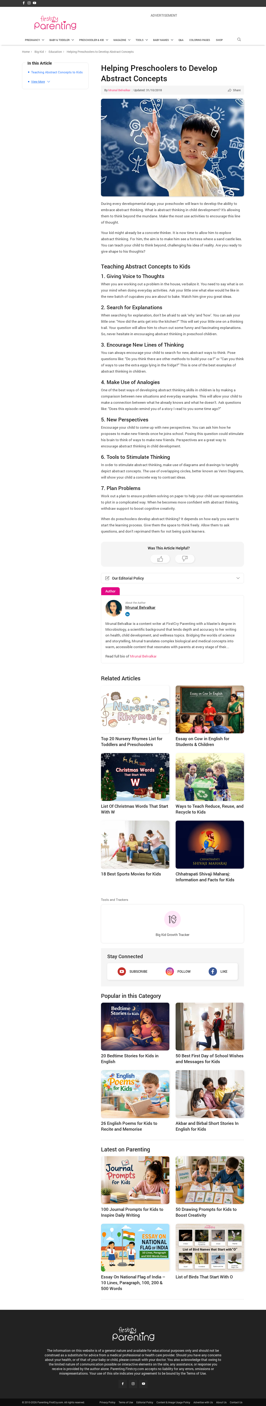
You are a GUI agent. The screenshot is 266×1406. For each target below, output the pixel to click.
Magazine (119, 40)
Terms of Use (126, 1402)
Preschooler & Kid (91, 40)
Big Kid (39, 52)
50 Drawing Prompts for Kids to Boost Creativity (206, 1212)
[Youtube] (34, 3)
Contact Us (236, 1402)
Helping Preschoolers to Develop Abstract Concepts (159, 73)
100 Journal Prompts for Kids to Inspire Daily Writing (132, 1212)
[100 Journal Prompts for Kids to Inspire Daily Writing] (135, 1180)
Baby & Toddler (59, 40)
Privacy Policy (107, 1402)
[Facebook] (23, 3)
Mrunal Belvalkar (119, 90)
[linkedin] (128, 614)
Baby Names (161, 40)
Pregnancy (32, 40)
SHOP (219, 40)
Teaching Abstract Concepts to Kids (57, 72)
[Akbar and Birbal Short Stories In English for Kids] (210, 1094)
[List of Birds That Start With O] (210, 1248)
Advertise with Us (203, 1402)
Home (26, 52)
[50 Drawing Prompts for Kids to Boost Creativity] (210, 1180)
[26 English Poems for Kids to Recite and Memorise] (135, 1094)
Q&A (181, 40)
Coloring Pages (199, 40)
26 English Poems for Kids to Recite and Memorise (129, 1126)
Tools (140, 40)
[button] (239, 39)
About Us (221, 1402)
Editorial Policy (144, 1402)
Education (55, 52)
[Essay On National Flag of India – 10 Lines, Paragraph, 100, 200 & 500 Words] (135, 1248)
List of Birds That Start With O (204, 1277)
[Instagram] (29, 3)
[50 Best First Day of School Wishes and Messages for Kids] (210, 1026)
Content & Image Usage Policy (173, 1402)
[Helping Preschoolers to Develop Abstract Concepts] (172, 147)
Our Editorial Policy (128, 578)
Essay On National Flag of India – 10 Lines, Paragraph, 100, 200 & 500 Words (133, 1282)
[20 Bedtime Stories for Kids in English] (135, 1026)
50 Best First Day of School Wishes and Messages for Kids (210, 1058)
